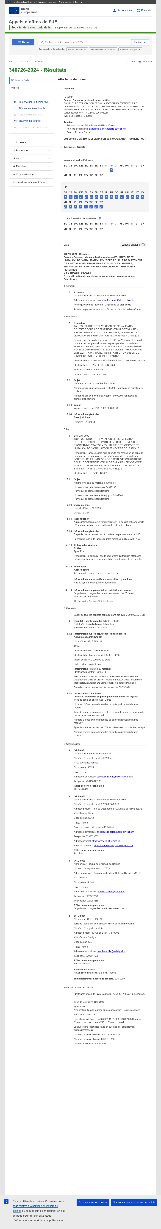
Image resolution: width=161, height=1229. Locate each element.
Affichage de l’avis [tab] (20, 80)
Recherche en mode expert (103, 49)
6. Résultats (20, 166)
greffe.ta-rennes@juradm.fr (111, 891)
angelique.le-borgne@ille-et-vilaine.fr (107, 129)
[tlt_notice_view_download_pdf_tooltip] (65, 197)
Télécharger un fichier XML (34, 102)
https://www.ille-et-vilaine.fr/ (106, 841)
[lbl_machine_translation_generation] (99, 218)
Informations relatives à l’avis (29, 182)
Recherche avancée (77, 49)
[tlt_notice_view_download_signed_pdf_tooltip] (111, 170)
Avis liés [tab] (15, 87)
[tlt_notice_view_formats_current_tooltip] (143, 244)
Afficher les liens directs (32, 108)
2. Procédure (20, 150)
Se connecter (124, 10)
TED (11, 61)
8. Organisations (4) (24, 174)
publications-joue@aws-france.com (115, 776)
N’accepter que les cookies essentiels (134, 1202)
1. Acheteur (19, 142)
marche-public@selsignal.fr (111, 951)
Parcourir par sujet (128, 49)
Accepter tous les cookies (93, 1202)
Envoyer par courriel (30, 120)
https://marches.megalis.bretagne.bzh (113, 845)
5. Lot (16, 158)
